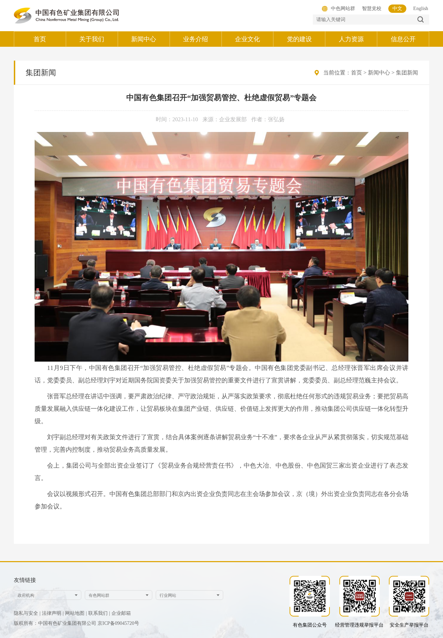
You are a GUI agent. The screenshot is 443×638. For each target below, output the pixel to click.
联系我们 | (99, 613)
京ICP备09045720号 (118, 623)
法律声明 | (53, 613)
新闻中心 (379, 73)
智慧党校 (371, 8)
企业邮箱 (121, 613)
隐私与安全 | (27, 613)
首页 (356, 73)
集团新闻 (407, 73)
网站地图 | (76, 613)
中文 (397, 8)
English (420, 8)
